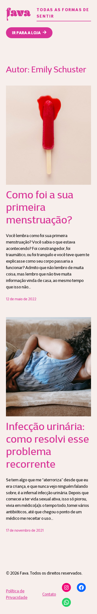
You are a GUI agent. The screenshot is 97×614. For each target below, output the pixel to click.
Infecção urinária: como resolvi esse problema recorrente (47, 446)
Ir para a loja (26, 33)
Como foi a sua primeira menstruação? (39, 208)
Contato (49, 595)
